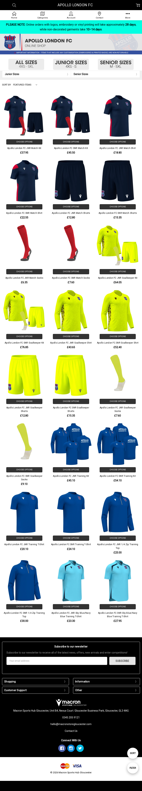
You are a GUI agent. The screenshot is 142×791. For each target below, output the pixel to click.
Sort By (6, 84)
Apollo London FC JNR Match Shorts (71, 213)
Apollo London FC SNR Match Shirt (24, 213)
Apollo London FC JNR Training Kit (71, 476)
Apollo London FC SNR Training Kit (118, 476)
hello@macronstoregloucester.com (71, 724)
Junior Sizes (12, 74)
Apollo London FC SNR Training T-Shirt (71, 544)
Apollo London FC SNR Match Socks (71, 278)
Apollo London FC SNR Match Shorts (118, 213)
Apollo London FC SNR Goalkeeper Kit (24, 343)
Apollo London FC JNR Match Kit (24, 148)
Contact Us (71, 730)
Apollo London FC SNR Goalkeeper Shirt (117, 343)
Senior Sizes (81, 74)
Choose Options (24, 142)
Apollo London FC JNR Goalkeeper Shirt (71, 343)
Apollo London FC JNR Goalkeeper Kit (118, 278)
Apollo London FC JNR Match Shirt (117, 148)
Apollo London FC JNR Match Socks (24, 278)
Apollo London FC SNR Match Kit (71, 148)
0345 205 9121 (71, 717)
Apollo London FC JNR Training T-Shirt (24, 544)
